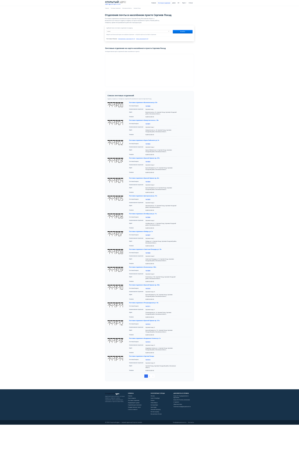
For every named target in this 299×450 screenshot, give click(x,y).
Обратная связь (177, 404)
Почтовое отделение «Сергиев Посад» (141, 356)
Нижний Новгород (155, 409)
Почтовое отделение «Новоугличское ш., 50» (144, 120)
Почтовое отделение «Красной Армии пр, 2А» (144, 178)
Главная (153, 3)
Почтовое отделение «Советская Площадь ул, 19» (145, 249)
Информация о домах (133, 402)
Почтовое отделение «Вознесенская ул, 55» (143, 102)
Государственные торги (134, 407)
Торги (184, 3)
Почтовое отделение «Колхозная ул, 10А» (142, 267)
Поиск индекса (132, 398)
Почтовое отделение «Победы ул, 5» (141, 231)
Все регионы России (156, 414)
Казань (152, 400)
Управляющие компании (134, 405)
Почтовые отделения (164, 3)
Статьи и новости (132, 409)
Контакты (191, 422)
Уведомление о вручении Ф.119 (126, 39)
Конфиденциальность (179, 422)
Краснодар (154, 407)
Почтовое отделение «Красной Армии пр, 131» (144, 320)
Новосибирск (154, 402)
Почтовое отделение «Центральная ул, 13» (143, 196)
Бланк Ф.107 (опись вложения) (181, 400)
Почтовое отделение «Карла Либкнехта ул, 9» (144, 140)
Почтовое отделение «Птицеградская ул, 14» (144, 303)
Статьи (191, 3)
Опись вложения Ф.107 (142, 39)
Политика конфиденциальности (182, 406)
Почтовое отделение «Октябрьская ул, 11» (143, 214)
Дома (174, 3)
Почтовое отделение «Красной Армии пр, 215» (144, 158)
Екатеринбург (154, 405)
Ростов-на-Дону (155, 411)
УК (179, 3)
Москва (153, 396)
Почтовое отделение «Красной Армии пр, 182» (144, 285)
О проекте (176, 402)
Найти (183, 31)
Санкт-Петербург (155, 398)
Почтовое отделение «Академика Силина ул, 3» (145, 338)
